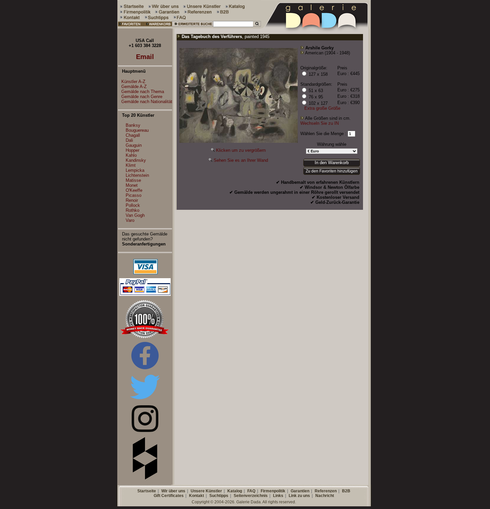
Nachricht (324, 495)
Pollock (133, 205)
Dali (129, 140)
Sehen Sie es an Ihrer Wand (241, 160)
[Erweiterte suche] (192, 27)
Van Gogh (135, 215)
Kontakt (196, 495)
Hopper (132, 150)
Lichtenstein (137, 175)
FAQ (251, 491)
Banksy (133, 125)
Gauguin (134, 145)
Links (278, 495)
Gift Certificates (169, 495)
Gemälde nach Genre (141, 96)
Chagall (133, 135)
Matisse (133, 180)
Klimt (131, 165)
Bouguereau (137, 130)
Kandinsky (136, 160)
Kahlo (131, 155)
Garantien (300, 491)
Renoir (132, 200)
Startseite (146, 491)
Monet (132, 185)
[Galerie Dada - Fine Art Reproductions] (316, 27)
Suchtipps (218, 495)
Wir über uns (173, 491)
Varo (130, 220)
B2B (346, 491)
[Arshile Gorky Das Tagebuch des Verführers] (238, 141)
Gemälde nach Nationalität (146, 101)
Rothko (132, 210)
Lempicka (135, 170)
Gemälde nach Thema (142, 91)
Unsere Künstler (206, 491)
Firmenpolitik (273, 491)
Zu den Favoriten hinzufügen (332, 171)
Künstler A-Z (133, 81)
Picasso (133, 195)
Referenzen (326, 491)
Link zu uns (299, 495)
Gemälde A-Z (134, 86)
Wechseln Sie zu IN (319, 123)
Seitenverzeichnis (251, 495)
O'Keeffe (134, 190)
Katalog (234, 491)
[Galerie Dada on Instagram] (145, 430)
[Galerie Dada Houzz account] (145, 478)
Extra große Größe (322, 108)
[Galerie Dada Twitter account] (145, 400)
